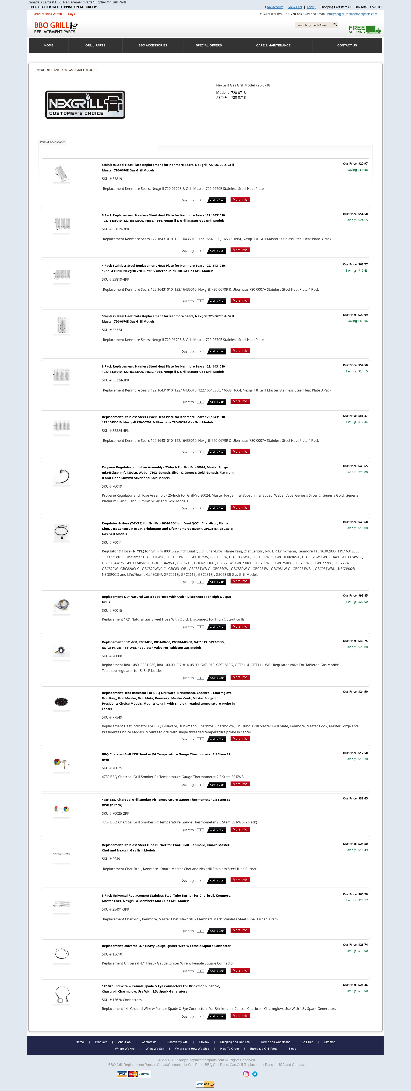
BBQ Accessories (152, 45)
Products (101, 1041)
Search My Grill (177, 1041)
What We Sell (155, 1048)
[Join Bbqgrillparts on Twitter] (254, 1073)
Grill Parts (95, 45)
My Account (275, 7)
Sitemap (329, 1041)
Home (80, 1041)
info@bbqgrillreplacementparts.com (351, 14)
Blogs (292, 1048)
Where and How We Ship (192, 1048)
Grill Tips (307, 1041)
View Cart (295, 7)
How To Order (229, 1048)
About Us (124, 1041)
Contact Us (347, 45)
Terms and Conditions (275, 1041)
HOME (48, 45)
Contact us (149, 1041)
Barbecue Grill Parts (263, 1048)
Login (310, 7)
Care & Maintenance (273, 45)
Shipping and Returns (235, 1041)
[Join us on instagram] (245, 1073)
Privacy (204, 1041)
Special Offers (209, 45)
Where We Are (125, 1048)
